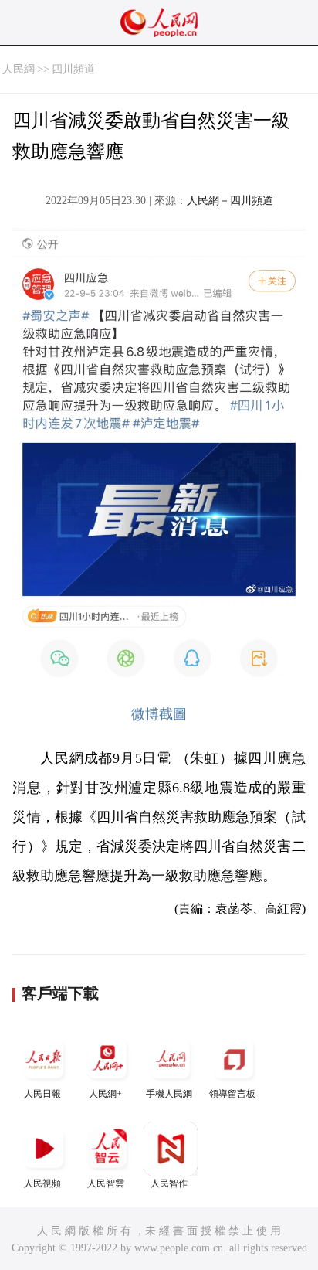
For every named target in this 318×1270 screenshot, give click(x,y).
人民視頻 (42, 1183)
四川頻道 (73, 69)
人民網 (18, 69)
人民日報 (42, 1093)
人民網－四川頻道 (230, 200)
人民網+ (105, 1093)
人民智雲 (105, 1183)
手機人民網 (169, 1093)
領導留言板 (232, 1093)
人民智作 (169, 1183)
